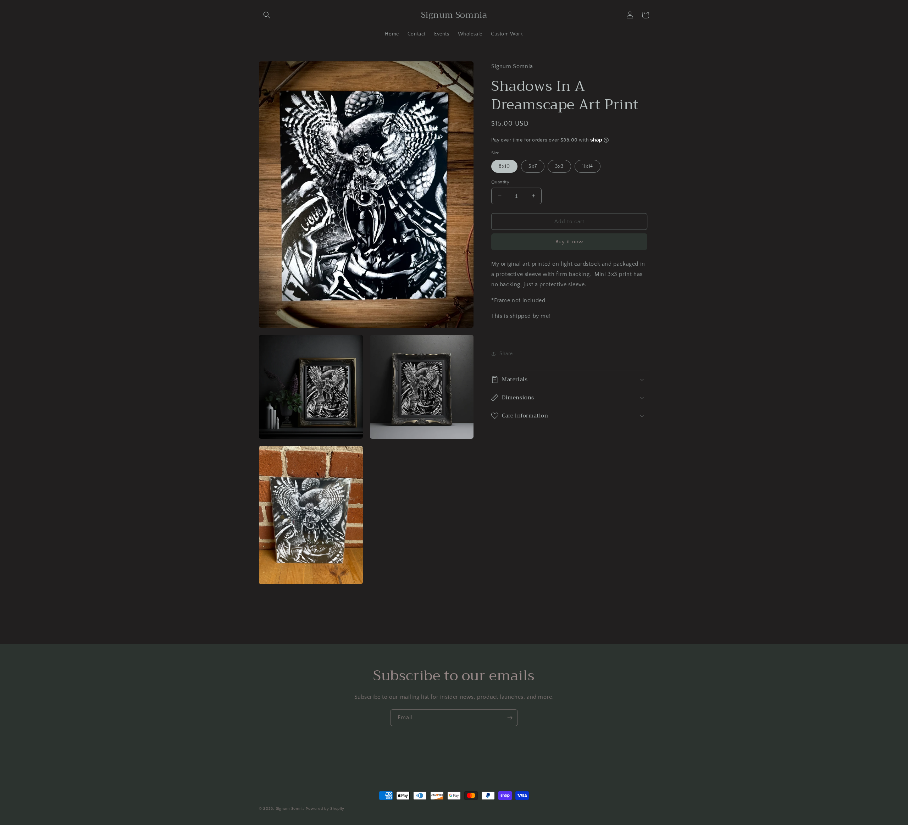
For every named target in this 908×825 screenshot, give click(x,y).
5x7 (532, 166)
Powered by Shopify (325, 809)
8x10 (504, 166)
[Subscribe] (509, 717)
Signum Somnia (290, 809)
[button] (267, 15)
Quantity (500, 181)
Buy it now (569, 242)
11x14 (587, 166)
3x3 (559, 166)
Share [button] (506, 353)
